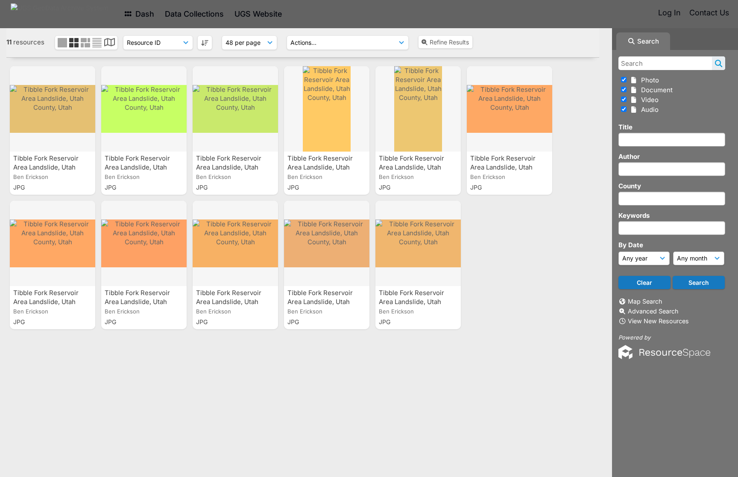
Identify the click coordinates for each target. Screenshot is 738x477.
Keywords (634, 215)
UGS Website (258, 13)
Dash (143, 13)
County (629, 186)
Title (625, 127)
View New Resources (658, 321)
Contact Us (709, 12)
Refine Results (449, 42)
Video (648, 100)
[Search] (718, 63)
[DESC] (205, 43)
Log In (669, 12)
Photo (648, 80)
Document (655, 90)
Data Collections (194, 13)
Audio (648, 109)
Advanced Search (653, 311)
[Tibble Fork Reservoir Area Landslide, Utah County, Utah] (52, 109)
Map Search (645, 301)
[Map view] (109, 43)
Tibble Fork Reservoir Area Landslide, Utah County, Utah (46, 167)
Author (629, 156)
